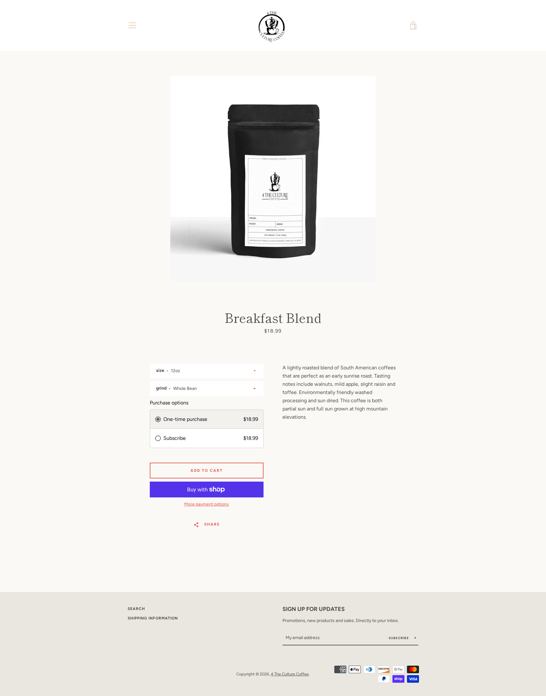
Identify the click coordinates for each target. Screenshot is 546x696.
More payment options (206, 504)
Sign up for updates (313, 609)
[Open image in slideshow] (273, 178)
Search (136, 609)
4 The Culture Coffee (290, 674)
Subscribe (399, 638)
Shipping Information (153, 618)
